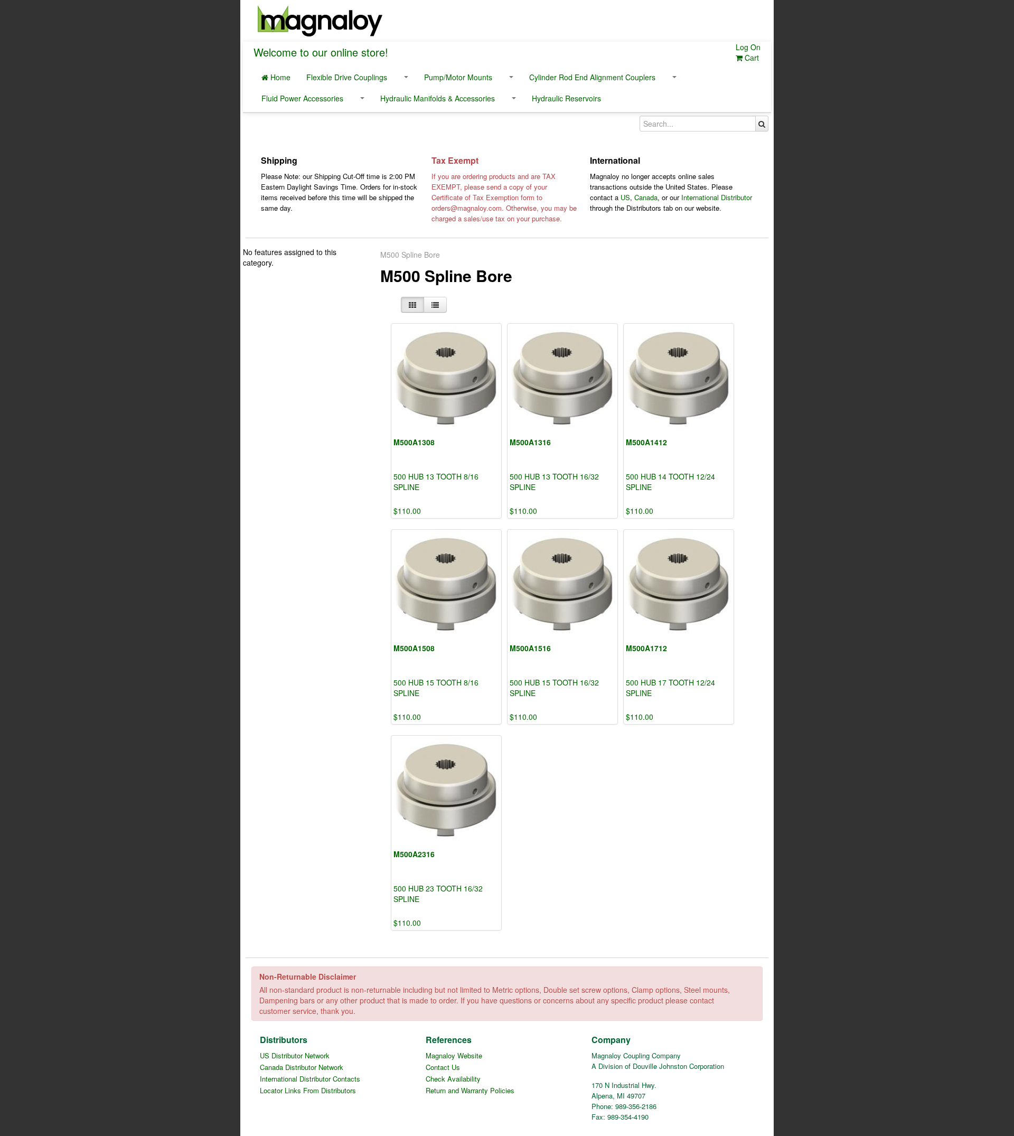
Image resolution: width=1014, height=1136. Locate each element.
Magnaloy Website (454, 1055)
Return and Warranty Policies (470, 1090)
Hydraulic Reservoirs (566, 98)
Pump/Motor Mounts (458, 77)
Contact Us (443, 1067)
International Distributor (716, 197)
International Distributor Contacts (310, 1079)
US (625, 197)
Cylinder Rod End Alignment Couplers (592, 77)
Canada (646, 197)
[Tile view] (412, 305)
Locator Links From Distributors (308, 1090)
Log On (748, 47)
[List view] (435, 305)
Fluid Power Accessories (302, 98)
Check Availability (453, 1079)
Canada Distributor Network (301, 1067)
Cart (751, 57)
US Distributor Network (295, 1055)
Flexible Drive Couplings (346, 77)
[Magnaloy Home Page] (320, 19)
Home (279, 77)
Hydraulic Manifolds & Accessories (437, 98)
